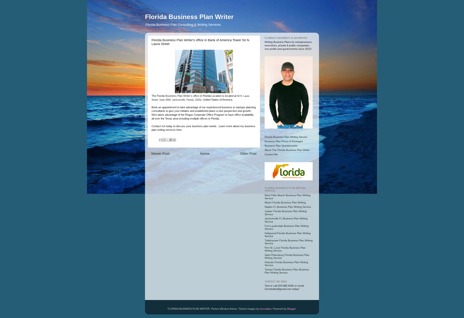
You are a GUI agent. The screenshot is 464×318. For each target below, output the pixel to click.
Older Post (248, 153)
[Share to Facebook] (171, 140)
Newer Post (160, 153)
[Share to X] (167, 140)
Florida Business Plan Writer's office (178, 95)
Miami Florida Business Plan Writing (285, 202)
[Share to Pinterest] (174, 140)
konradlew (265, 308)
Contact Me (271, 154)
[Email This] (160, 140)
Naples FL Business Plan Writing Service (288, 207)
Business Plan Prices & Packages (284, 141)
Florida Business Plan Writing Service (286, 137)
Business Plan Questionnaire (281, 145)
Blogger (291, 308)
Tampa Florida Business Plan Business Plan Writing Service (287, 271)
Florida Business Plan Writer (189, 17)
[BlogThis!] (164, 140)
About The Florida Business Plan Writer (287, 150)
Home (205, 153)
